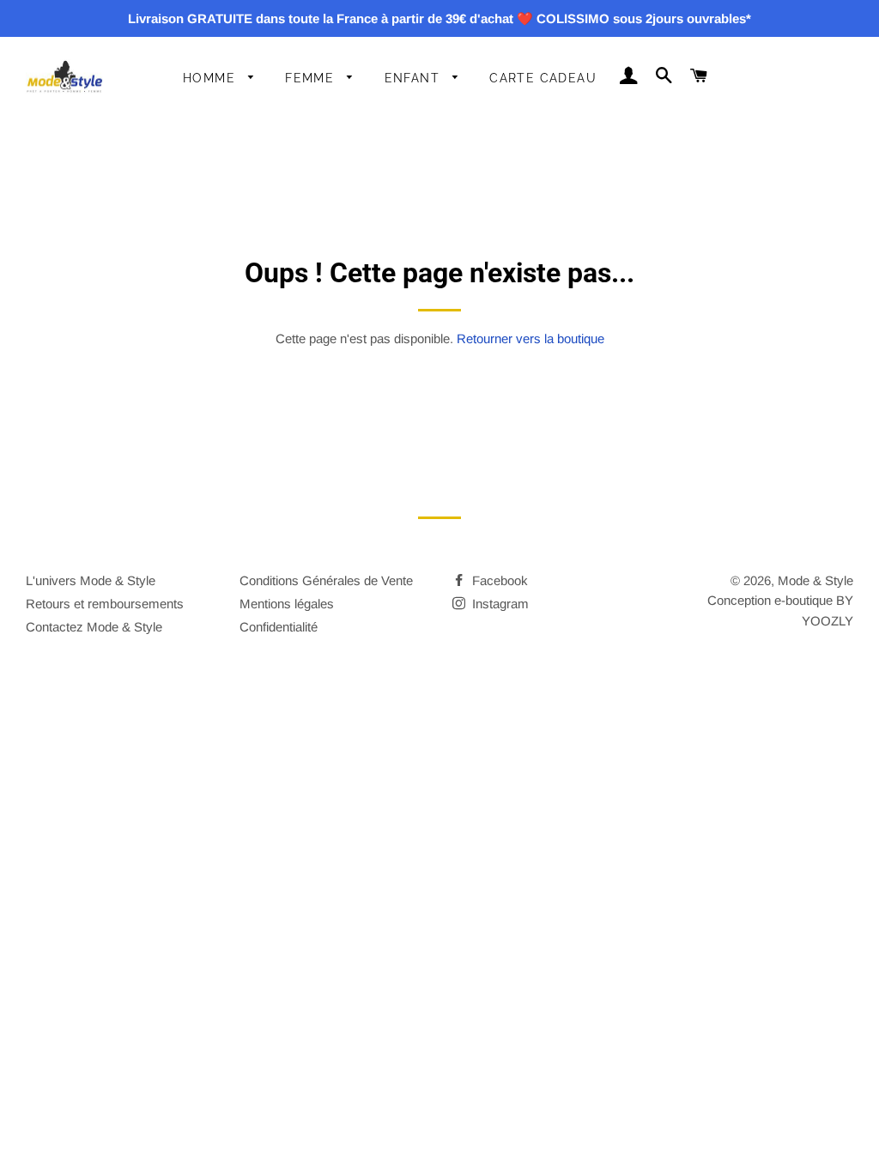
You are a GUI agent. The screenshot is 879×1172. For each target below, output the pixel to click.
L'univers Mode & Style (90, 580)
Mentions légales (286, 603)
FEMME (311, 78)
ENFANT (415, 78)
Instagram (499, 603)
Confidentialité (278, 626)
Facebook (498, 580)
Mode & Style (815, 580)
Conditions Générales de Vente (326, 580)
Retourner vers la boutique (530, 338)
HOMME (211, 78)
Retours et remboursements (105, 603)
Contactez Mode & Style (94, 626)
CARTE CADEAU (543, 78)
